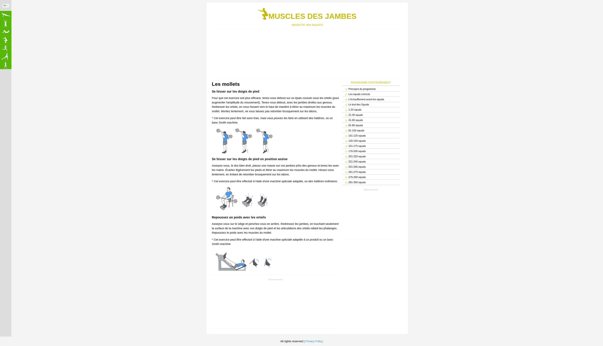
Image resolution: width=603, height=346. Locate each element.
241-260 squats (357, 166)
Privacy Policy (314, 341)
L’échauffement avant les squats (366, 99)
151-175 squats (357, 146)
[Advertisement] (306, 53)
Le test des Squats (358, 104)
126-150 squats (357, 140)
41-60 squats (355, 120)
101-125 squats (357, 135)
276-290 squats (357, 177)
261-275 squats (357, 171)
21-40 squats (355, 114)
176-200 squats (357, 151)
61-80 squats (355, 125)
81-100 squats (356, 130)
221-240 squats (357, 161)
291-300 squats (357, 182)
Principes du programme (362, 89)
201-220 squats (357, 156)
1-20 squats (354, 109)
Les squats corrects (359, 94)
